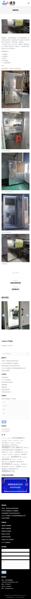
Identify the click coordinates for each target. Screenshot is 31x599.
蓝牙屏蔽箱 (7, 464)
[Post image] (15, 315)
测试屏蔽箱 (10, 454)
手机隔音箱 (11, 452)
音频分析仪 (13, 469)
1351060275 (8, 584)
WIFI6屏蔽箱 (5, 440)
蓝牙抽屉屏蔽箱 (16, 464)
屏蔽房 (17, 272)
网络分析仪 (5, 461)
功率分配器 (5, 442)
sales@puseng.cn (9, 588)
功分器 (21, 440)
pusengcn (8, 586)
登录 (5, 345)
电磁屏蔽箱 (4, 384)
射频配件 (8, 447)
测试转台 (17, 454)
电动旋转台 (16, 457)
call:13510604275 (6, 429)
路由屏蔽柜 (12, 466)
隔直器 (24, 466)
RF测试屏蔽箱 (18, 438)
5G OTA (4, 438)
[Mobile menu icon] (28, 3)
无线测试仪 (19, 452)
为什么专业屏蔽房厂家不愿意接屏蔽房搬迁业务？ (14, 368)
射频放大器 (14, 445)
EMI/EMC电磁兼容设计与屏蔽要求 (10, 363)
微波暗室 (19, 450)
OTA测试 (9, 438)
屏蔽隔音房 (4, 387)
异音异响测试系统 (6, 392)
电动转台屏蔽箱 (5, 370)
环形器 (3, 457)
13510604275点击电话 (19, 597)
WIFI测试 (10, 440)
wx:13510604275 (6, 431)
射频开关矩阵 (6, 445)
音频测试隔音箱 (5, 389)
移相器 (20, 459)
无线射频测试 (5, 377)
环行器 (8, 457)
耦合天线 (20, 461)
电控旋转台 (25, 457)
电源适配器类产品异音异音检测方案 (11, 365)
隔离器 (5, 469)
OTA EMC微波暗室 (6, 380)
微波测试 (5, 452)
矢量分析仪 (15, 459)
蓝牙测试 (24, 464)
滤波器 (24, 454)
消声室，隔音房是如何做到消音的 (10, 361)
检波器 (26, 452)
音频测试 (8, 471)
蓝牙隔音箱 (5, 466)
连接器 (19, 466)
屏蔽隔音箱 (26, 447)
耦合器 (13, 461)
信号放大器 (16, 440)
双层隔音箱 (18, 442)
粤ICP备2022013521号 (21, 595)
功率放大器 (12, 442)
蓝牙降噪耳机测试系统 (7, 382)
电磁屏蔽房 (7, 459)
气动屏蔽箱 (4, 454)
